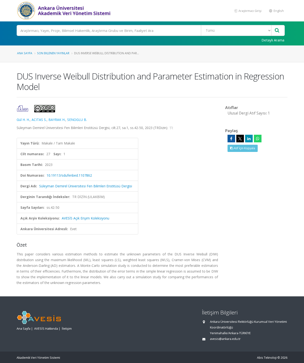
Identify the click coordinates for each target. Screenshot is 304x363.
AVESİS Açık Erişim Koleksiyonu (85, 218)
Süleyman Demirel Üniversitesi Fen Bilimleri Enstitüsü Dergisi (85, 186)
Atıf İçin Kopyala (244, 148)
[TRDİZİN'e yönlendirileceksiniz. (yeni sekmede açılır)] (171, 127)
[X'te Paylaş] (240, 138)
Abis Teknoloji (267, 358)
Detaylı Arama (272, 40)
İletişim (67, 329)
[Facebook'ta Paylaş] (231, 138)
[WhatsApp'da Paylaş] (257, 138)
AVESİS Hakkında (46, 329)
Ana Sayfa (24, 53)
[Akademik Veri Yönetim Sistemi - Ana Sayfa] (27, 10)
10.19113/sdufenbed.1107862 (69, 175)
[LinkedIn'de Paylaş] (249, 138)
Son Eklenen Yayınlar (53, 53)
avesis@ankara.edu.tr (225, 339)
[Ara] (277, 30)
